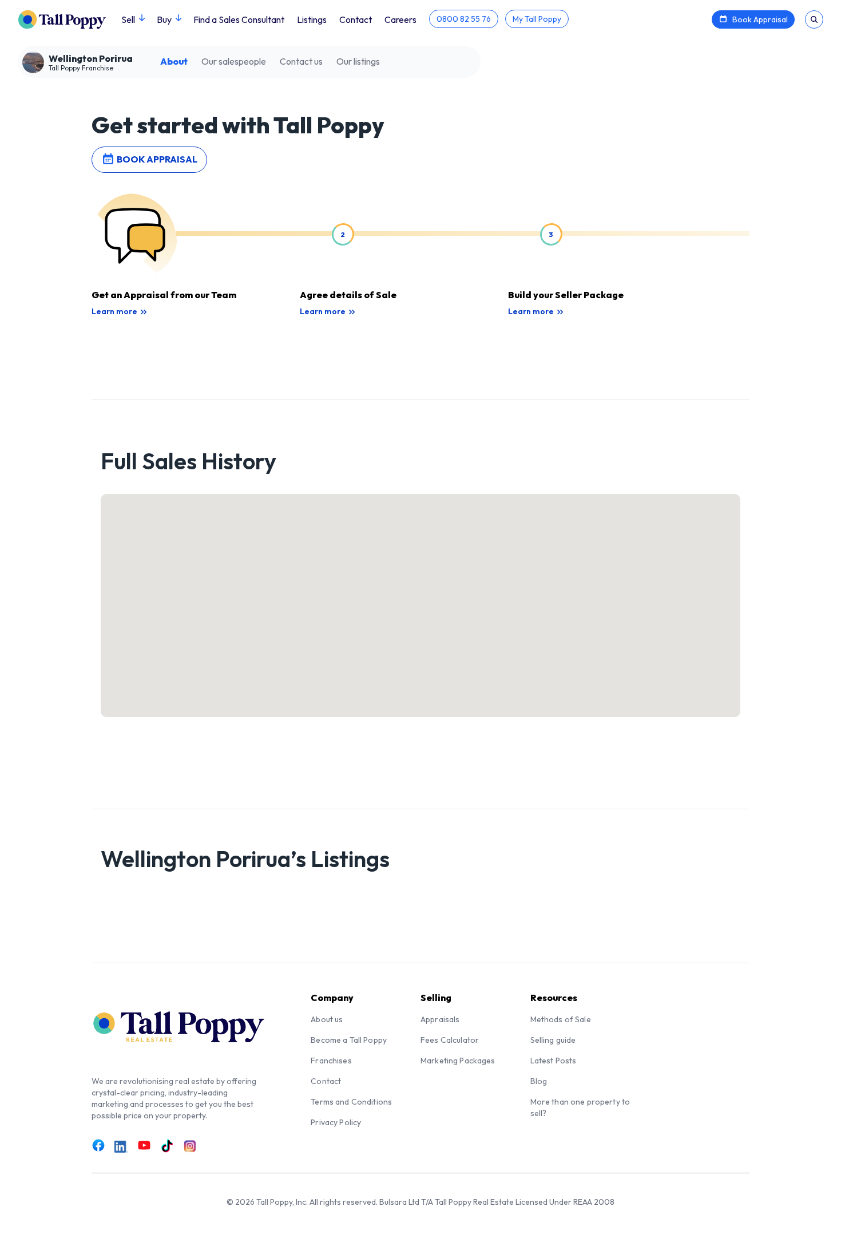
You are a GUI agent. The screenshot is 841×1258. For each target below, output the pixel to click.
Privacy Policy (336, 1122)
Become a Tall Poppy (349, 1040)
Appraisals (439, 1019)
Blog (539, 1081)
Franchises (331, 1060)
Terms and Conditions (351, 1102)
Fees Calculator (449, 1040)
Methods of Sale (560, 1019)
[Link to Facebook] (98, 1145)
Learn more (114, 311)
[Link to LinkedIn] (121, 1146)
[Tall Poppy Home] (69, 18)
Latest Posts (553, 1060)
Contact (355, 19)
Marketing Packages (457, 1060)
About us (327, 1019)
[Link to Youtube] (144, 1145)
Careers (400, 19)
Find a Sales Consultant (238, 19)
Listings (312, 19)
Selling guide (553, 1040)
